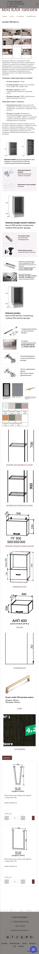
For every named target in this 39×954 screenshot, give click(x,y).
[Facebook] (12, 937)
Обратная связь (15, 943)
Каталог (21, 946)
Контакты (32, 943)
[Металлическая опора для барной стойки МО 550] (19, 842)
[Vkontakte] (7, 937)
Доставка (4, 943)
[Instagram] (17, 937)
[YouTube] (22, 937)
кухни (12, 16)
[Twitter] (26, 937)
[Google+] (31, 937)
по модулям (20, 16)
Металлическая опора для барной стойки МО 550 (17, 860)
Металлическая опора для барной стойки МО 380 (17, 796)
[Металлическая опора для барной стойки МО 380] (19, 778)
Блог (14, 946)
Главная (4, 16)
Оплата (24, 943)
